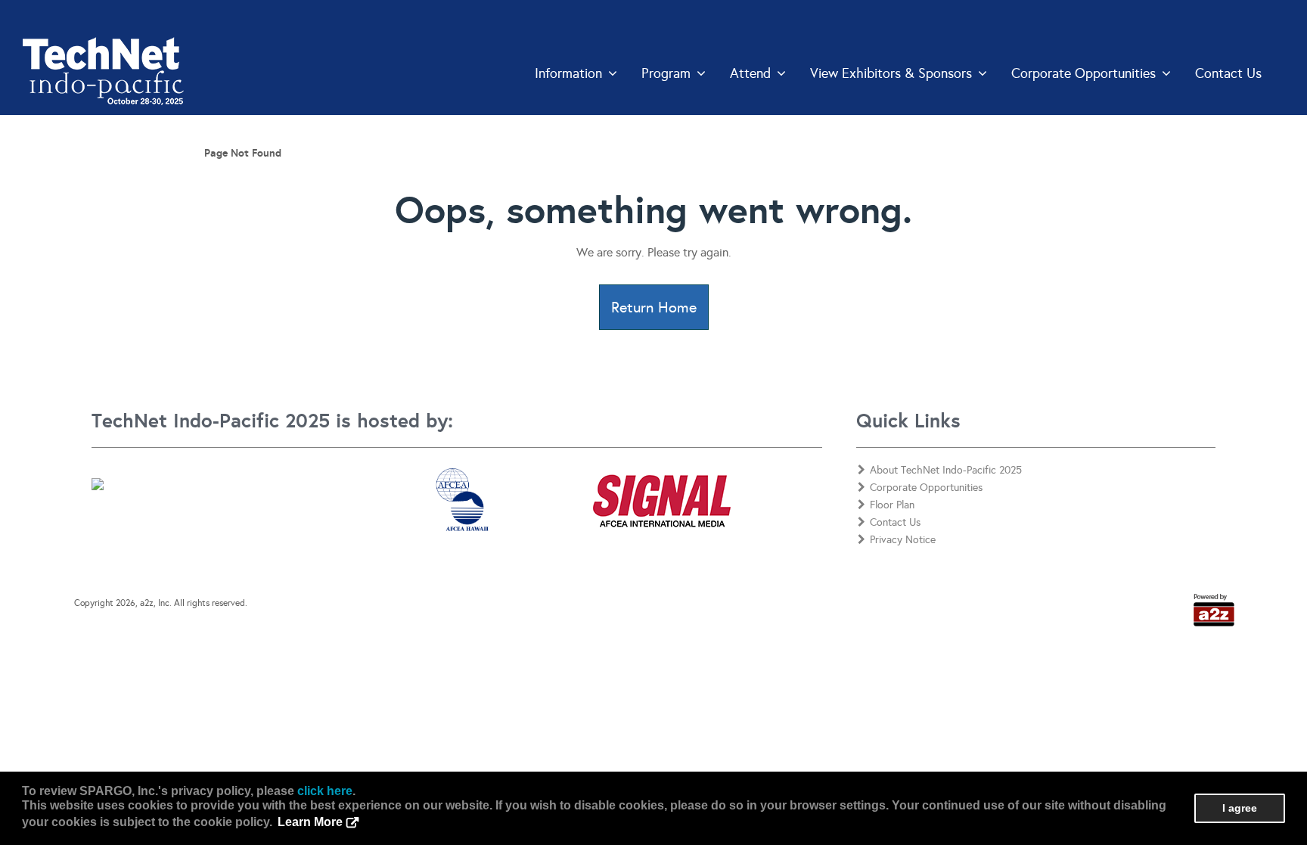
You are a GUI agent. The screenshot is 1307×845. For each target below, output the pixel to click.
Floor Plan (892, 505)
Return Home (654, 307)
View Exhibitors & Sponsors (891, 73)
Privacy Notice (903, 539)
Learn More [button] (310, 821)
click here (324, 790)
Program (666, 73)
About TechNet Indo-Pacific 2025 (946, 470)
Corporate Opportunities (1083, 73)
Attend (750, 73)
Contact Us (1228, 73)
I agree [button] (1239, 808)
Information (568, 73)
